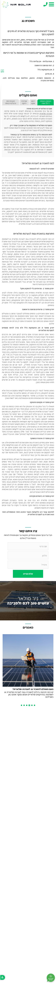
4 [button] (27, 705)
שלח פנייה (28, 573)
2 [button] (32, 705)
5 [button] (24, 705)
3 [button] (29, 705)
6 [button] (21, 705)
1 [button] (34, 705)
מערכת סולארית (45, 113)
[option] (28, 666)
